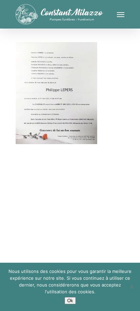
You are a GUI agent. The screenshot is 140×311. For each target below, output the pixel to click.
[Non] (131, 286)
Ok (70, 300)
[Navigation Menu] (120, 14)
